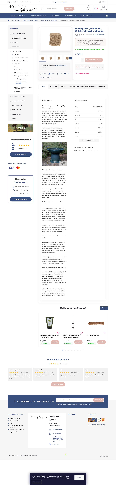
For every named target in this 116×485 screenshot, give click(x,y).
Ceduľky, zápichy (18, 70)
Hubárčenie (17, 91)
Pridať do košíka (95, 60)
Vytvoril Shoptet (104, 456)
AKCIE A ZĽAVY (16, 110)
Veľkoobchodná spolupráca (17, 429)
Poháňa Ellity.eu (45, 67)
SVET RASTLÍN (16, 51)
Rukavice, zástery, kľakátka (21, 73)
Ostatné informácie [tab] (90, 86)
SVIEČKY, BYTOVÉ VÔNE (19, 38)
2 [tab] (63, 350)
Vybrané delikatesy (17, 105)
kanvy (47, 214)
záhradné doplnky (59, 106)
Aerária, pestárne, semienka (21, 58)
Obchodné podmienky (25, 2)
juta (101, 115)
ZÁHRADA (15, 42)
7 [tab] (71, 350)
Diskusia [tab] (63, 86)
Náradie (16, 67)
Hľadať (69, 9)
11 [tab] (77, 350)
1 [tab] (62, 350)
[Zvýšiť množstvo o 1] (82, 59)
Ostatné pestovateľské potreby (22, 76)
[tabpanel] (49, 330)
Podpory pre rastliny (21, 79)
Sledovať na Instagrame (98, 425)
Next (106, 308)
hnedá (100, 111)
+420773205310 (56, 434)
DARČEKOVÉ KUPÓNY (18, 101)
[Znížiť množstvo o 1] (82, 61)
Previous (102, 308)
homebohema (55, 444)
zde (68, 478)
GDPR (11, 423)
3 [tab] (65, 350)
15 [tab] (83, 350)
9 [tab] (74, 350)
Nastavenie (36, 482)
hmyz (57, 195)
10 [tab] (76, 350)
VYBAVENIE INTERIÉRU (18, 34)
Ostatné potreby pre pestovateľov (21, 82)
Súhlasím (79, 477)
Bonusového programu (61, 65)
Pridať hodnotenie (20, 154)
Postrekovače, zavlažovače (21, 61)
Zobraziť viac (58, 384)
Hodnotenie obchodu (58, 359)
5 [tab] (68, 350)
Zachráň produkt (16, 114)
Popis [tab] (43, 86)
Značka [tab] (77, 86)
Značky (14, 118)
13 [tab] (80, 350)
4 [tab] (66, 350)
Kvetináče (16, 54)
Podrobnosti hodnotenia (98, 34)
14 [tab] (82, 350)
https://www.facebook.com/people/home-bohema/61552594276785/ (57, 439)
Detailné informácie (95, 44)
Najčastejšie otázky (12, 2)
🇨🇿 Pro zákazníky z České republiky (16, 426)
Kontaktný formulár (21, 199)
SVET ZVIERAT (16, 47)
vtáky (57, 130)
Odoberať (98, 400)
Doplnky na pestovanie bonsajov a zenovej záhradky (23, 87)
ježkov (62, 195)
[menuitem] (18, 16)
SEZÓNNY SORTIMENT (18, 96)
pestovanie (58, 115)
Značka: (45, 78)
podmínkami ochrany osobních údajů (81, 404)
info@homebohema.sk (57, 430)
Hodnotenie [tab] (53, 86)
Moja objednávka (14, 432)
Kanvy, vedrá (17, 64)
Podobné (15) (101, 86)
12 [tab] (79, 350)
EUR (103, 2)
